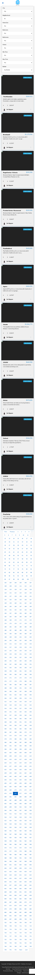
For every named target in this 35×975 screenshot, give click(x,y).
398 (15, 749)
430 (25, 766)
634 (25, 882)
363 (20, 729)
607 (10, 868)
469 (10, 790)
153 (20, 610)
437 (30, 769)
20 (9, 542)
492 (5, 803)
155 (30, 610)
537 (20, 827)
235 (10, 657)
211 (10, 644)
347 (30, 718)
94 (26, 576)
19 (5, 542)
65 (22, 562)
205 (10, 640)
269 (30, 674)
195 (20, 634)
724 (25, 933)
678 (5, 909)
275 (30, 678)
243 (20, 661)
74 (31, 566)
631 (10, 882)
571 (10, 848)
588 (5, 858)
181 (10, 627)
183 (20, 627)
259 (10, 671)
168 (5, 620)
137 (30, 600)
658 (25, 895)
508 (25, 810)
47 (5, 555)
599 (30, 861)
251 (30, 664)
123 (20, 593)
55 (9, 559)
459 (20, 783)
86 (22, 572)
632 (15, 882)
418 (25, 759)
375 (20, 735)
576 (5, 851)
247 (10, 664)
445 (10, 776)
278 (15, 681)
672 (5, 905)
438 (5, 773)
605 (30, 865)
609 (20, 868)
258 (5, 671)
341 (30, 715)
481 (10, 797)
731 (30, 936)
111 (20, 586)
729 (20, 936)
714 (5, 929)
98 (13, 579)
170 (15, 620)
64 (18, 562)
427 (10, 766)
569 (30, 844)
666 (5, 902)
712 (25, 926)
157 (10, 613)
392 (15, 746)
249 (20, 664)
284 (15, 684)
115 (10, 589)
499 (10, 807)
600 (5, 865)
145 (10, 606)
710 (15, 926)
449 (30, 776)
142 (25, 603)
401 (30, 749)
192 (5, 634)
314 (15, 701)
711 (20, 926)
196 (25, 634)
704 (15, 922)
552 (5, 837)
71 (18, 566)
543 (20, 831)
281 (30, 681)
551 (30, 834)
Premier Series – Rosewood (12, 211)
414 (5, 759)
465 (20, 786)
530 (15, 824)
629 (30, 878)
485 (30, 797)
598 (25, 861)
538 (25, 827)
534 (5, 827)
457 (10, 783)
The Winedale (7, 97)
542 (15, 831)
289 (10, 688)
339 (20, 715)
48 (9, 555)
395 (30, 746)
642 (5, 888)
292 (25, 688)
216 (5, 647)
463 (10, 786)
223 (10, 651)
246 (5, 664)
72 (22, 566)
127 (10, 596)
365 (30, 729)
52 (26, 555)
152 (15, 610)
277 (10, 681)
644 (15, 888)
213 (20, 644)
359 (30, 725)
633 (20, 882)
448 (25, 776)
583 (10, 854)
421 (10, 763)
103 (10, 583)
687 (20, 912)
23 (22, 542)
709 (10, 926)
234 (5, 657)
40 (5, 552)
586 (25, 854)
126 (5, 596)
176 (15, 623)
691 (10, 916)
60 (31, 559)
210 (5, 644)
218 (15, 647)
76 (9, 569)
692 (15, 916)
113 (30, 586)
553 (10, 837)
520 (25, 817)
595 (10, 861)
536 (15, 827)
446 (15, 776)
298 (25, 691)
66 (26, 562)
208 (25, 640)
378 (5, 739)
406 (25, 752)
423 (20, 763)
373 (10, 735)
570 (5, 848)
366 (5, 732)
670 (25, 902)
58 (22, 559)
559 (10, 841)
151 (10, 610)
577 (10, 851)
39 (31, 549)
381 (20, 739)
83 (9, 572)
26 (5, 545)
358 (25, 725)
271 (10, 678)
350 (15, 722)
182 (15, 627)
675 (20, 905)
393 (20, 746)
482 (15, 797)
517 (10, 817)
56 (13, 559)
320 (15, 705)
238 (25, 657)
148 (25, 606)
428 (15, 766)
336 (5, 715)
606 (5, 868)
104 (15, 583)
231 (20, 654)
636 (5, 885)
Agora (5, 286)
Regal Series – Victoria (10, 173)
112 (25, 586)
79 (22, 569)
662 (15, 899)
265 (10, 674)
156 (5, 613)
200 (15, 637)
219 (20, 647)
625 (10, 878)
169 (10, 620)
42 (13, 552)
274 (25, 678)
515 (30, 814)
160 (25, 613)
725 (30, 933)
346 (25, 718)
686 (15, 912)
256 (25, 667)
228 (5, 654)
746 (15, 946)
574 (25, 848)
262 (25, 671)
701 (30, 919)
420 (5, 763)
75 (5, 569)
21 (13, 542)
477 (20, 793)
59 (26, 559)
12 (5, 538)
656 (15, 895)
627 (20, 878)
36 (18, 549)
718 (25, 929)
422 (15, 763)
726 (5, 936)
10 (23, 535)
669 (20, 902)
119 (30, 589)
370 (25, 732)
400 (25, 749)
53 (31, 555)
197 (30, 634)
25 (31, 542)
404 (15, 752)
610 (25, 868)
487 (10, 800)
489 (20, 800)
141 (20, 603)
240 (5, 661)
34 (9, 549)
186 (5, 630)
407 (30, 752)
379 (10, 739)
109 (10, 586)
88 (31, 572)
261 (20, 671)
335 (30, 712)
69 (9, 566)
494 (15, 803)
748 (25, 946)
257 (30, 667)
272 (15, 678)
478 (25, 793)
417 (20, 759)
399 (20, 749)
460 (25, 783)
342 (5, 718)
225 (20, 651)
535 (10, 827)
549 (20, 834)
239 (30, 657)
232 (25, 654)
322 (25, 705)
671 (30, 902)
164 (15, 617)
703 (10, 922)
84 (13, 572)
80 (26, 569)
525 (20, 820)
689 (30, 912)
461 (30, 783)
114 (5, 589)
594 (5, 861)
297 (20, 691)
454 (25, 780)
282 (5, 684)
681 (20, 909)
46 (31, 552)
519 (20, 817)
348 (5, 722)
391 (10, 746)
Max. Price (5, 59)
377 (30, 735)
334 (25, 712)
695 (30, 916)
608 (15, 868)
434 (15, 769)
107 (30, 583)
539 (30, 827)
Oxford (5, 438)
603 (20, 865)
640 (25, 885)
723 (20, 933)
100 (23, 579)
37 (22, 549)
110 (15, 586)
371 (30, 732)
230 (15, 654)
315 (20, 701)
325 (10, 708)
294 (5, 691)
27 (9, 545)
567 (20, 844)
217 (10, 647)
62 (9, 562)
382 (25, 739)
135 (20, 600)
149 (30, 606)
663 (20, 899)
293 (30, 688)
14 (13, 538)
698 (15, 919)
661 (10, 899)
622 (25, 875)
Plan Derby (6, 514)
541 (10, 831)
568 (25, 844)
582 (5, 854)
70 (13, 566)
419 (30, 759)
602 (15, 865)
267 (20, 674)
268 (25, 674)
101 (28, 579)
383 (30, 739)
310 (25, 698)
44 (22, 552)
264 (5, 674)
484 (25, 797)
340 (25, 715)
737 (30, 939)
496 (25, 803)
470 (15, 790)
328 (25, 708)
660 (5, 899)
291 (20, 688)
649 (10, 892)
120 (5, 593)
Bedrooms (5, 30)
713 (30, 926)
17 (26, 538)
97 (9, 579)
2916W (5, 362)
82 (5, 572)
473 (30, 790)
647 (30, 888)
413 (30, 756)
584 (15, 854)
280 (25, 681)
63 (13, 562)
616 (25, 871)
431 (30, 766)
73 (26, 566)
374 (15, 735)
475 (10, 793)
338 (15, 715)
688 (25, 912)
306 (5, 698)
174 (5, 623)
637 (10, 885)
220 (25, 647)
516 (5, 817)
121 (10, 593)
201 (20, 637)
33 (5, 549)
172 (25, 620)
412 (25, 756)
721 (10, 933)
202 (25, 637)
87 (26, 572)
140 (15, 603)
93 (22, 576)
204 (5, 640)
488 (15, 800)
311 (30, 698)
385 (10, 742)
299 (30, 691)
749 (30, 946)
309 (20, 698)
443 (30, 773)
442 (25, 773)
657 (20, 895)
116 (15, 589)
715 (10, 929)
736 (25, 939)
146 (15, 606)
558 (5, 841)
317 (30, 701)
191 (30, 630)
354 (5, 725)
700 (25, 919)
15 (18, 538)
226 (25, 651)
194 (15, 634)
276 (5, 681)
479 (30, 793)
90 (9, 576)
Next (20, 950)
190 (25, 630)
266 (15, 674)
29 (18, 545)
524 (15, 820)
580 (25, 851)
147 (20, 606)
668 (15, 902)
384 (5, 742)
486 (5, 800)
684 (5, 912)
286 (25, 684)
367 (10, 732)
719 (30, 929)
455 (30, 780)
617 (30, 871)
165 (20, 617)
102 (5, 583)
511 (10, 814)
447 (20, 776)
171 (20, 620)
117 (20, 589)
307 (10, 698)
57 (18, 559)
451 (10, 780)
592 (25, 858)
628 (25, 878)
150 (5, 610)
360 (5, 729)
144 (5, 606)
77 (13, 569)
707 (30, 922)
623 (30, 875)
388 (25, 742)
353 (30, 722)
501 (20, 807)
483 (20, 797)
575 (30, 848)
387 (20, 742)
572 (15, 848)
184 (25, 627)
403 (10, 752)
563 (30, 841)
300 (5, 695)
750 (5, 950)
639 (20, 885)
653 (30, 892)
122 (15, 593)
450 (5, 780)
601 (10, 865)
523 (10, 820)
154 (25, 610)
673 (10, 905)
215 (30, 644)
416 (15, 759)
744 (5, 946)
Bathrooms (5, 37)
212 (15, 644)
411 (20, 756)
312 (5, 701)
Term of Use (26, 971)
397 (10, 749)
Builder (4, 66)
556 (25, 837)
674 (15, 905)
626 (15, 878)
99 (18, 579)
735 (20, 939)
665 (30, 899)
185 (30, 627)
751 (10, 950)
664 (25, 899)
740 (15, 943)
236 (15, 657)
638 (15, 885)
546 (5, 834)
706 (25, 922)
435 (20, 769)
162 (5, 617)
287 (30, 684)
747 (20, 946)
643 (10, 888)
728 (15, 936)
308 (15, 698)
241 (10, 661)
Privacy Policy (18, 971)
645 (20, 888)
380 (15, 739)
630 (5, 882)
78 (18, 569)
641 (30, 885)
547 (10, 834)
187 (10, 630)
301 (10, 695)
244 (25, 661)
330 (5, 712)
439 (10, 773)
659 (30, 895)
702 (5, 922)
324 (5, 708)
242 (15, 661)
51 (22, 555)
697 (10, 919)
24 (26, 542)
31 (26, 545)
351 (20, 722)
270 (5, 678)
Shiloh (5, 400)
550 (25, 834)
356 (15, 725)
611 (30, 868)
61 (5, 562)
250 (25, 664)
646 (25, 888)
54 (5, 559)
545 (30, 831)
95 (31, 576)
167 (30, 617)
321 (20, 705)
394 (25, 746)
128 (15, 596)
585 (20, 854)
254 (15, 667)
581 (30, 851)
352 (25, 722)
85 (18, 572)
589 (10, 858)
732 (5, 939)
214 (25, 644)
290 (15, 688)
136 (25, 600)
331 (10, 712)
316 (25, 701)
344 (15, 718)
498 (5, 807)
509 (30, 810)
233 (30, 654)
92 (18, 576)
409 (10, 756)
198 (5, 637)
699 (20, 919)
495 (20, 803)
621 (20, 875)
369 (20, 732)
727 (10, 936)
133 (10, 600)
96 (5, 579)
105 (20, 583)
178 (25, 623)
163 (10, 617)
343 (10, 718)
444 (5, 776)
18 (31, 538)
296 (15, 691)
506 (15, 810)
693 (20, 916)
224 (15, 651)
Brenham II (6, 135)
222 (5, 651)
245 (30, 661)
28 (13, 545)
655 (10, 895)
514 (25, 814)
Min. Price (5, 52)
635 (30, 882)
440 (15, 773)
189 (20, 630)
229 (10, 654)
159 (20, 613)
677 (30, 905)
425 (30, 763)
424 (25, 763)
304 (25, 695)
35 (13, 549)
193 (10, 634)
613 (10, 871)
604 (25, 865)
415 (10, 759)
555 (20, 837)
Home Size (5, 22)
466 (25, 786)
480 (5, 797)
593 (30, 858)
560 (15, 841)
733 (10, 939)
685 (10, 912)
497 (30, 803)
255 (20, 667)
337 (10, 715)
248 (15, 664)
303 (20, 695)
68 (5, 566)
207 (20, 640)
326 (15, 708)
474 (5, 793)
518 (15, 817)
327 (20, 708)
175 (10, 623)
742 (25, 943)
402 (5, 752)
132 (5, 600)
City (4, 8)
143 (30, 603)
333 (20, 712)
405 (20, 752)
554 (15, 837)
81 (31, 569)
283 (10, 684)
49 (13, 555)
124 (25, 593)
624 (5, 878)
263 (30, 671)
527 (30, 820)
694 (25, 916)
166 (25, 617)
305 (30, 695)
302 (15, 695)
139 (10, 603)
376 (25, 735)
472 (25, 790)
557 (30, 837)
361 (10, 729)
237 (20, 657)
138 (5, 603)
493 (10, 803)
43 (18, 552)
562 (25, 841)
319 (10, 705)
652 (25, 892)
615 (20, 871)
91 (13, 576)
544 (25, 831)
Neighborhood (6, 15)
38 (26, 549)
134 (15, 600)
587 (30, 854)
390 (5, 746)
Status (4, 44)
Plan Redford (7, 248)
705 (20, 922)
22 (18, 542)
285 (20, 684)
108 (5, 586)
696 (5, 919)
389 (30, 742)
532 (25, 824)
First (6, 532)
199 (10, 637)
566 (15, 844)
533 (30, 824)
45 (26, 552)
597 (20, 861)
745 (10, 946)
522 (5, 820)
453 (20, 780)
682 (25, 909)
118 (25, 589)
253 (10, 667)
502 (25, 807)
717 (20, 929)
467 (30, 786)
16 (22, 538)
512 (15, 814)
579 (20, 851)
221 (30, 647)
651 (20, 892)
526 (25, 820)
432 (5, 769)
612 (5, 871)
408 (5, 756)
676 (25, 905)
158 (15, 613)
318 (5, 705)
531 (20, 824)
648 (5, 892)
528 (5, 824)
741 (20, 943)
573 (20, 848)
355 (10, 725)
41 (9, 552)
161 (30, 613)
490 (25, 800)
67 (31, 562)
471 (20, 790)
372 (5, 735)
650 (15, 892)
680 (15, 909)
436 (25, 769)
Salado (5, 324)
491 (30, 800)
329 (30, 708)
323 (30, 705)
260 (15, 671)
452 (15, 780)
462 (5, 786)
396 (5, 749)
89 (5, 576)
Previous (12, 532)
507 (20, 810)
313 (10, 701)
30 (22, 545)
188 (15, 630)
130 (25, 596)
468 (5, 790)
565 (10, 844)
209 (30, 640)
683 (30, 909)
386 (15, 742)
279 (20, 681)
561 (20, 841)
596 (15, 861)
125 (30, 593)
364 (25, 729)
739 (10, 943)
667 (10, 902)
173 (30, 620)
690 (5, 916)
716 (15, 929)
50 (18, 555)
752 (15, 950)
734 (15, 939)
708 (5, 926)
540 (5, 831)
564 (5, 844)
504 (5, 810)
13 (9, 538)
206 (15, 640)
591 (20, 858)
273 (20, 678)
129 (20, 596)
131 (30, 596)
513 (20, 814)
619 (10, 875)
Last (26, 950)
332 (15, 712)
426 (5, 766)
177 (20, 623)
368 (15, 732)
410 (15, 756)
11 (27, 535)
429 (20, 766)
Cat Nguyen (9, 109)
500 (15, 807)
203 (30, 637)
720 (5, 933)
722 (15, 933)
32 (31, 545)
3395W (5, 476)
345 (20, 718)
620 (15, 875)
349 (10, 722)
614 (15, 871)
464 (15, 786)
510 (5, 814)
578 (15, 851)
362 (15, 729)
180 (5, 627)
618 (5, 875)
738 (5, 943)
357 (20, 725)
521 (30, 817)
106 (25, 583)
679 (10, 909)
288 (5, 688)
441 (20, 773)
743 (30, 943)
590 (15, 858)
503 (30, 807)
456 (5, 783)
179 (30, 623)
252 (5, 667)
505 (10, 810)
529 (10, 824)
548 (15, 834)
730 (25, 936)
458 (15, 783)
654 (5, 895)
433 (10, 769)
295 (10, 691)
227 (30, 651)
